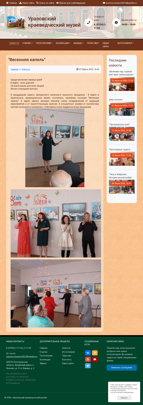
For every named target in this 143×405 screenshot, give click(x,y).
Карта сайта (28, 3)
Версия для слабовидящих (72, 3)
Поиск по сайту (46, 3)
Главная (13, 3)
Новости (26, 69)
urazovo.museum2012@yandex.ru (21, 356)
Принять (124, 398)
